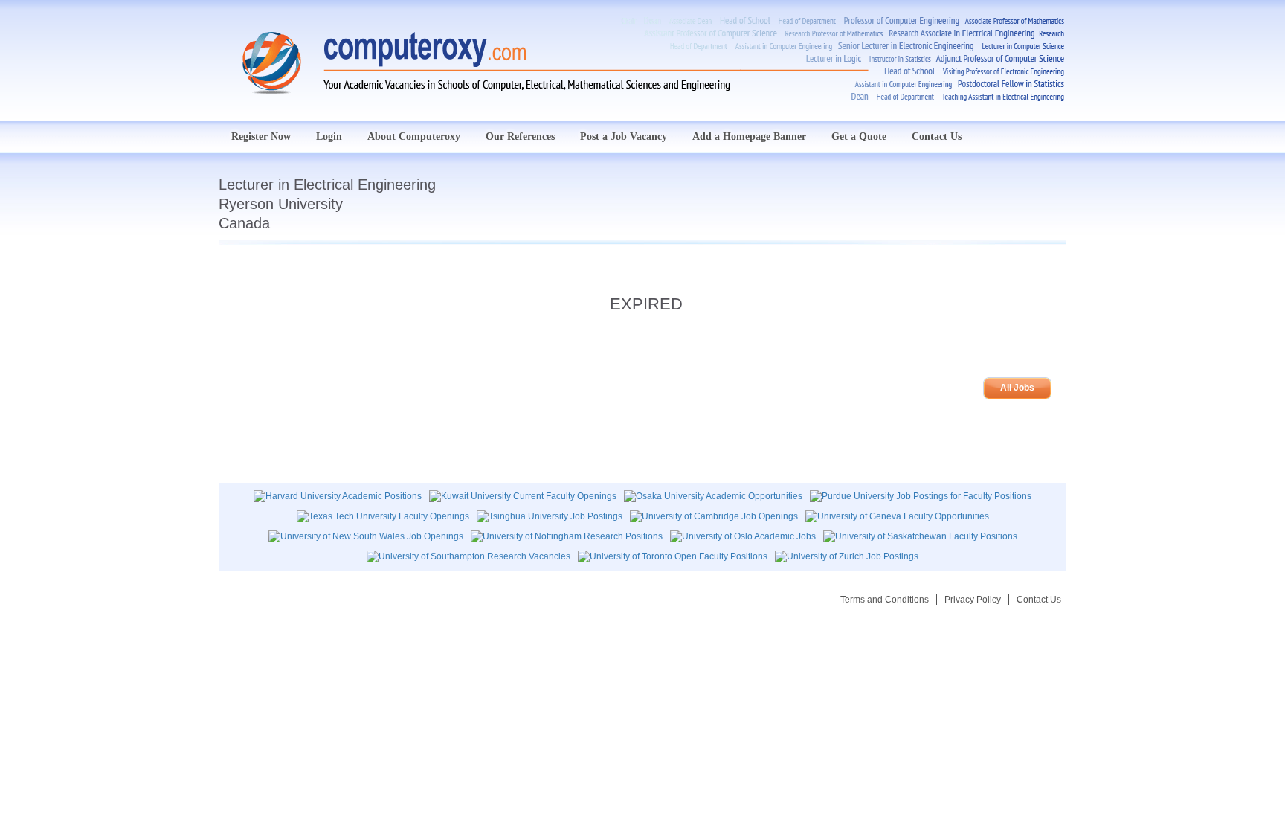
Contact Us (937, 136)
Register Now (261, 136)
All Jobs (1017, 387)
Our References (520, 136)
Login (329, 136)
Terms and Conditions (884, 599)
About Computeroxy (413, 136)
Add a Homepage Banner (749, 136)
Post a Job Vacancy (623, 136)
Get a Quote (858, 136)
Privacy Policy (972, 599)
